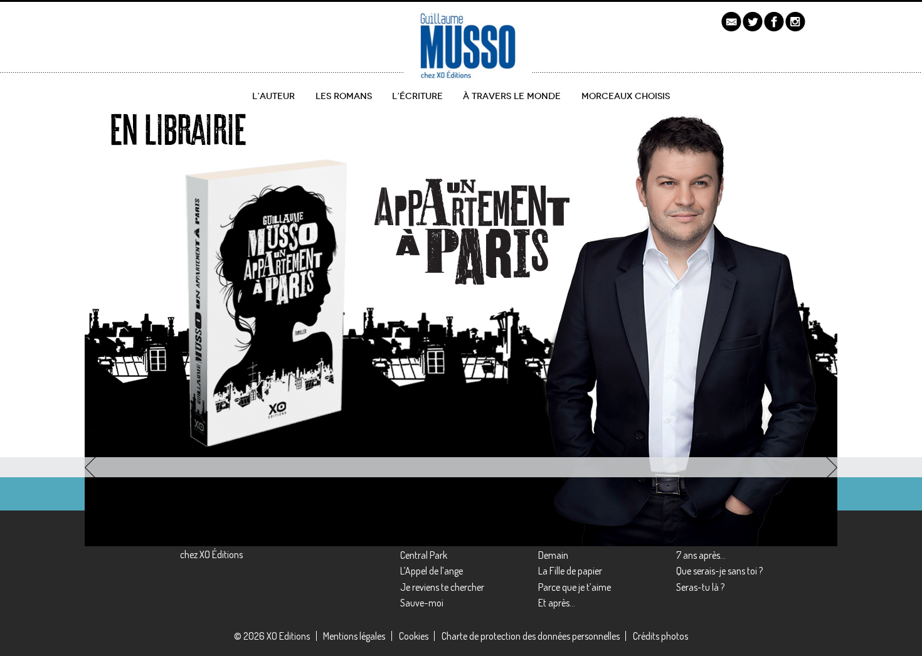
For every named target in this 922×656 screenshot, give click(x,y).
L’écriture (417, 96)
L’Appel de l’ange (431, 570)
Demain (553, 555)
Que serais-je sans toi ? (719, 570)
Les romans (343, 96)
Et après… (556, 602)
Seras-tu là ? (700, 587)
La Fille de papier (570, 570)
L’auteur (273, 96)
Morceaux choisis (625, 96)
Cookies (413, 636)
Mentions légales (354, 636)
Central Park (423, 555)
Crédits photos (660, 636)
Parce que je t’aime (574, 587)
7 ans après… (701, 555)
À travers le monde (512, 96)
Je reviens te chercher (442, 587)
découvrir (136, 396)
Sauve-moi (421, 602)
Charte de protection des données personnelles (531, 636)
